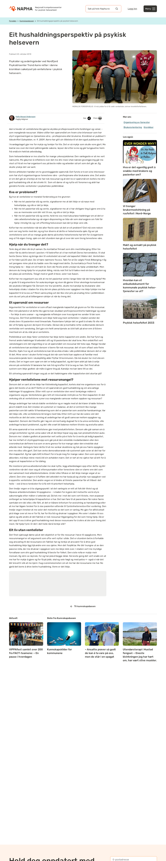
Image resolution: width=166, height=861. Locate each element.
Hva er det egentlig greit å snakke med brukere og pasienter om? (139, 171)
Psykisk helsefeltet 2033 (138, 322)
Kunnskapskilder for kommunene (59, 651)
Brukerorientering (133, 127)
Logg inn (132, 8)
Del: (85, 118)
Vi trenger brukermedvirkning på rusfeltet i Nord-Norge (137, 210)
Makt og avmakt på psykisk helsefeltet (139, 246)
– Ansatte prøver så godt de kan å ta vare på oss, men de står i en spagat (100, 653)
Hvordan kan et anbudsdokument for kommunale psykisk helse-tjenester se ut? (139, 286)
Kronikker (148, 127)
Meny (148, 8)
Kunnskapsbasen (27, 21)
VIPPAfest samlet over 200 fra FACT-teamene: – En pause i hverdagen (26, 653)
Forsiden (12, 21)
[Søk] (116, 8)
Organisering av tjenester (137, 122)
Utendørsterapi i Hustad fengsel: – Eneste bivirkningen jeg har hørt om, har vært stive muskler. (140, 655)
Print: (95, 118)
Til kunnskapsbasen (85, 606)
